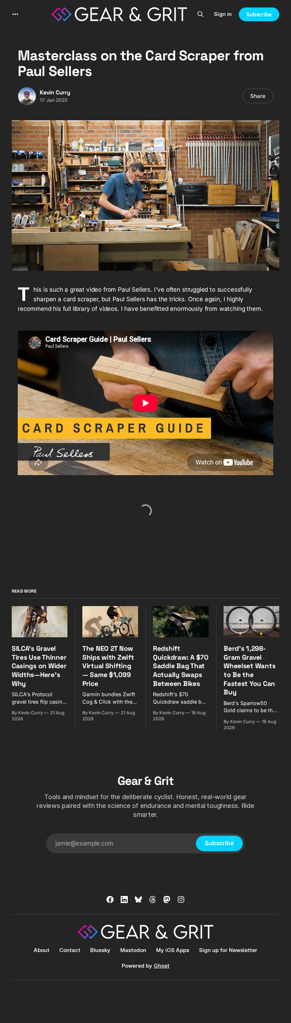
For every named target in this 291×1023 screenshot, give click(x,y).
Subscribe (259, 14)
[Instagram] (181, 899)
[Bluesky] (138, 899)
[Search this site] (200, 14)
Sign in (223, 14)
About (41, 950)
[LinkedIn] (124, 899)
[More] (15, 14)
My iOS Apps (172, 950)
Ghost (161, 965)
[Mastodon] (166, 899)
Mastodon (133, 950)
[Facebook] (110, 899)
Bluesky (100, 950)
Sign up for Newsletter (228, 950)
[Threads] (152, 899)
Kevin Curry (55, 92)
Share (257, 96)
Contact (69, 950)
